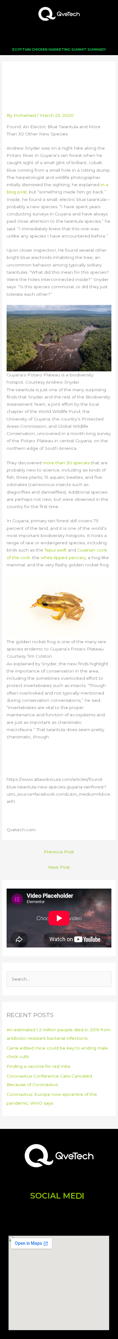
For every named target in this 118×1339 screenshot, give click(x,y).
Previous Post (59, 851)
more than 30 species (66, 462)
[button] (59, 36)
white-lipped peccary (63, 557)
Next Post (59, 867)
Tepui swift (55, 549)
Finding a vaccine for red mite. (39, 1066)
